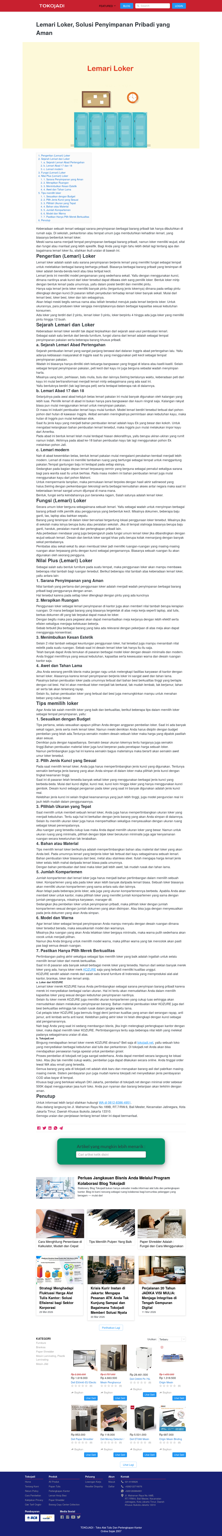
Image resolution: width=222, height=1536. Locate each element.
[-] (62, 1517)
